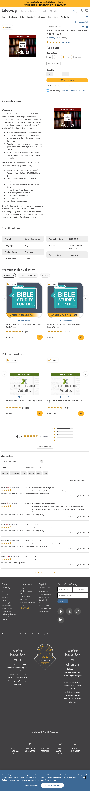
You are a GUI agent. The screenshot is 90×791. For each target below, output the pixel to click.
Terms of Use (6, 611)
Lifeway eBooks (45, 608)
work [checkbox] (39, 473)
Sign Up (63, 601)
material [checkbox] (5, 473)
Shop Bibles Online (23, 633)
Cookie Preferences (27, 602)
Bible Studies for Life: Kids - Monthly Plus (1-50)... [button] (30, 514)
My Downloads (26, 591)
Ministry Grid (44, 591)
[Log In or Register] (81, 10)
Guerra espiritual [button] (18, 562)
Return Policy (25, 596)
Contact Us (6, 594)
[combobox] (48, 10)
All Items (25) (9, 275)
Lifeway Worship (45, 594)
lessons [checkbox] (31, 473)
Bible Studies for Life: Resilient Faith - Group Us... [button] (30, 546)
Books (22, 17)
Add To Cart (69, 80)
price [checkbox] (45, 473)
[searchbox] (20, 461)
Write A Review (45, 446)
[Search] (73, 10)
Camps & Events (53, 17)
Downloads (43, 600)
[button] (63, 428)
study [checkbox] (24, 473)
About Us (5, 591)
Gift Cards (24, 599)
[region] (45, 780)
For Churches (65, 17)
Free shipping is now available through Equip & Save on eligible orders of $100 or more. (45, 3)
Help (22, 605)
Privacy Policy (7, 608)
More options (25, 320)
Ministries (41, 17)
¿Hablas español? (81, 22)
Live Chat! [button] (24, 607)
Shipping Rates (26, 594)
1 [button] (38, 572)
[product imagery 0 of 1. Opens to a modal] (23, 46)
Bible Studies (12, 17)
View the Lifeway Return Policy (73, 90)
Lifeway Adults (54, 37)
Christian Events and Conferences (60, 633)
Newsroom (6, 600)
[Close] (86, 774)
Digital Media (31, 17)
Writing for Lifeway (9, 614)
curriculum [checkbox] (15, 473)
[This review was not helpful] (86, 495)
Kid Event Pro (44, 597)
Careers (5, 597)
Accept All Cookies (52, 785)
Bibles (3, 17)
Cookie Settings (31, 785)
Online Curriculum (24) (28, 275)
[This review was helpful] (82, 495)
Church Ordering (38, 633)
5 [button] (51, 572)
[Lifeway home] (9, 11)
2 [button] (41, 572)
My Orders (24, 588)
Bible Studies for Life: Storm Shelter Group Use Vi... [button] (31, 493)
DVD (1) (45, 275)
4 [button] (48, 572)
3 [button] (44, 572)
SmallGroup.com (45, 611)
